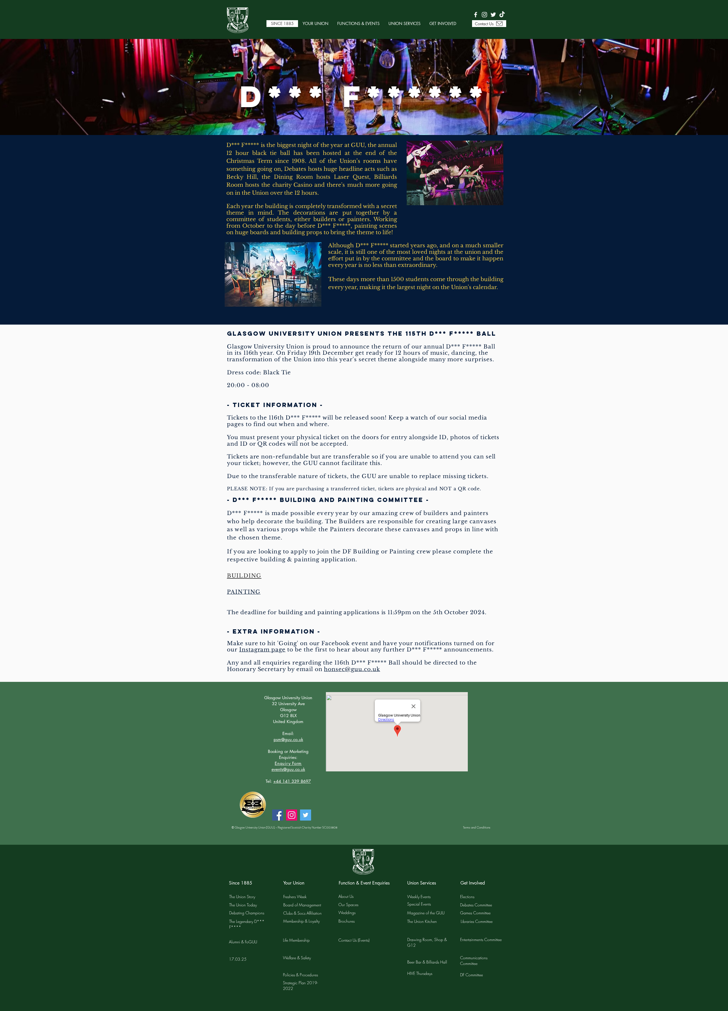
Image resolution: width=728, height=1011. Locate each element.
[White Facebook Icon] (475, 14)
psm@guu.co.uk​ (288, 739)
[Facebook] (277, 815)
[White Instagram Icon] (484, 14)
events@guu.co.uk (288, 769)
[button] (315, 23)
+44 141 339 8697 (292, 781)
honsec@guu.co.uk (352, 669)
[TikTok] (502, 14)
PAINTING (243, 592)
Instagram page (262, 649)
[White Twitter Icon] (493, 14)
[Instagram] (291, 815)
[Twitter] (305, 815)
